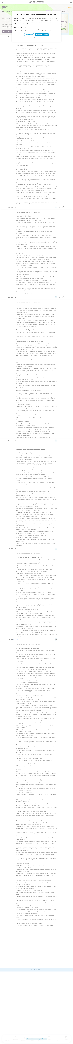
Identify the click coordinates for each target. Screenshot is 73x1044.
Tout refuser (36, 37)
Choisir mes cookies (29, 34)
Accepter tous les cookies (42, 34)
